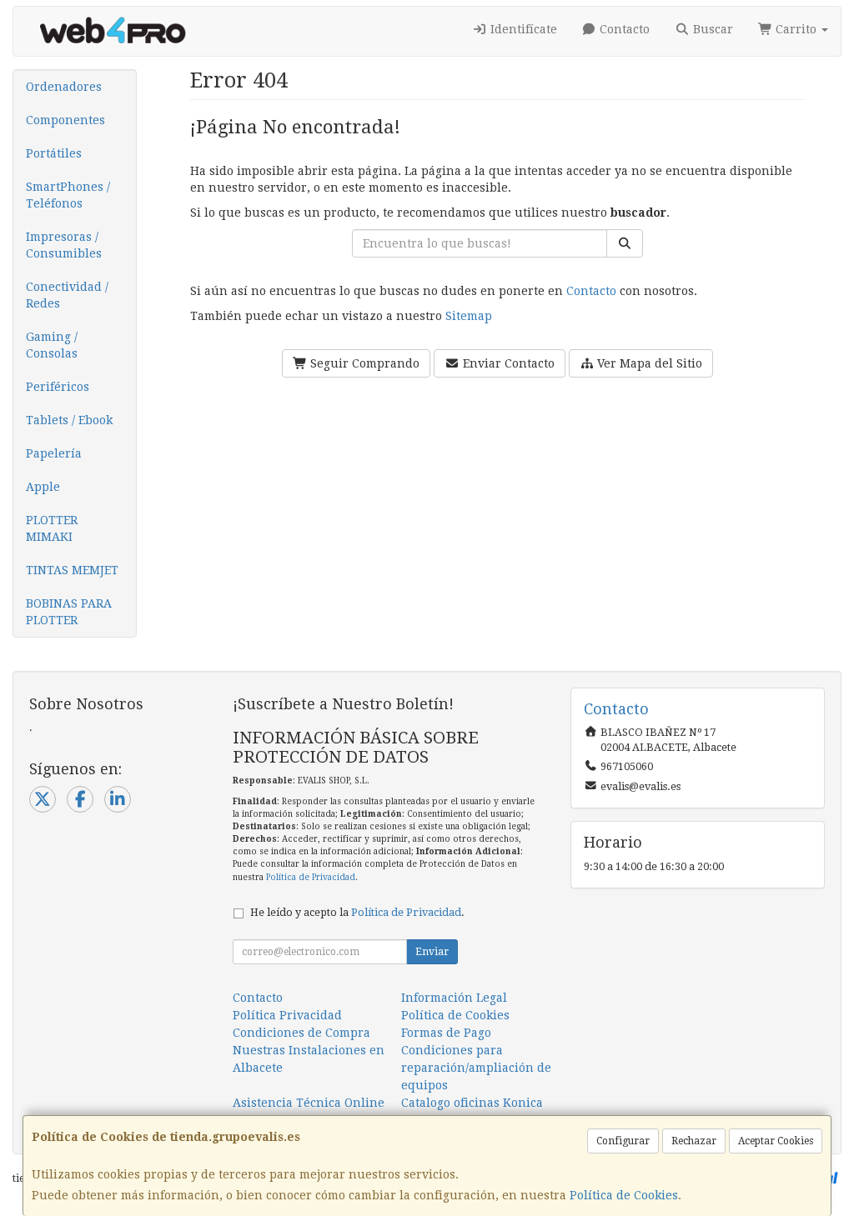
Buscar (711, 29)
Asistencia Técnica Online (308, 1102)
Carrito (796, 29)
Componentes (65, 120)
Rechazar (693, 1141)
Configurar (623, 1141)
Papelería (54, 453)
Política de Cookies (624, 1195)
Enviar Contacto (507, 363)
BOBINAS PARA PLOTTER (69, 612)
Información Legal (454, 997)
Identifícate (522, 29)
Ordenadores (64, 86)
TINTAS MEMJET (72, 570)
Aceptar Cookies (775, 1141)
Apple (43, 486)
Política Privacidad (287, 1015)
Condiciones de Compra (301, 1032)
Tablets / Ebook (69, 420)
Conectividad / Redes (67, 295)
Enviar (432, 952)
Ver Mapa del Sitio (648, 363)
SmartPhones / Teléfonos (68, 195)
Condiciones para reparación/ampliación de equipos (476, 1067)
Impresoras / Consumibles (64, 245)
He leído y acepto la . (357, 912)
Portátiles (54, 153)
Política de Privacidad (310, 877)
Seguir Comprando (363, 363)
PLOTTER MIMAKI (52, 528)
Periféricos (57, 386)
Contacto (623, 29)
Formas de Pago (446, 1032)
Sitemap (468, 316)
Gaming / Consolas (52, 345)
